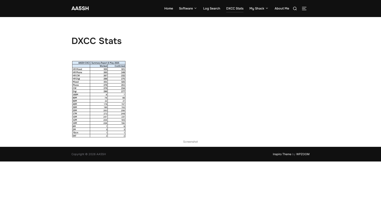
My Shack (256, 8)
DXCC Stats (234, 8)
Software (186, 8)
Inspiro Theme (282, 154)
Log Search (211, 8)
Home (168, 8)
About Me (282, 8)
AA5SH (80, 8)
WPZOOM (303, 154)
